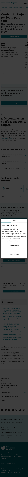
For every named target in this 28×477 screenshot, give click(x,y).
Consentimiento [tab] (6, 220)
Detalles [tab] (15, 220)
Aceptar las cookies (14, 245)
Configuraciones (13, 250)
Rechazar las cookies (14, 254)
